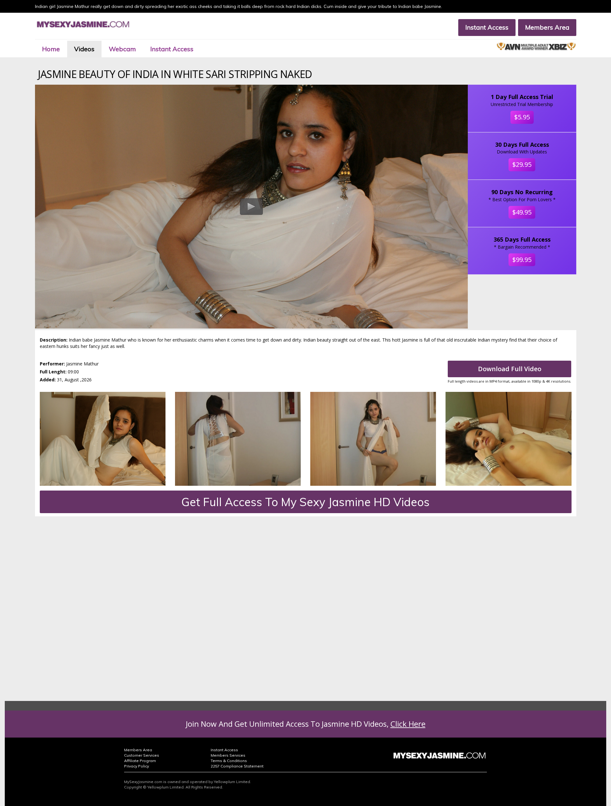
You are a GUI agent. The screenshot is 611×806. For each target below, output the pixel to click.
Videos (84, 49)
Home (51, 49)
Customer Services (141, 755)
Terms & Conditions (229, 760)
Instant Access (487, 27)
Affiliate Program (140, 760)
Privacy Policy (136, 766)
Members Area (547, 27)
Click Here (407, 723)
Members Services (228, 755)
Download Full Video (509, 368)
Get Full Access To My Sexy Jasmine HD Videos (305, 502)
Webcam (122, 49)
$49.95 (521, 212)
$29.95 (521, 164)
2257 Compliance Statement (237, 766)
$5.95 (522, 117)
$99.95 (521, 259)
